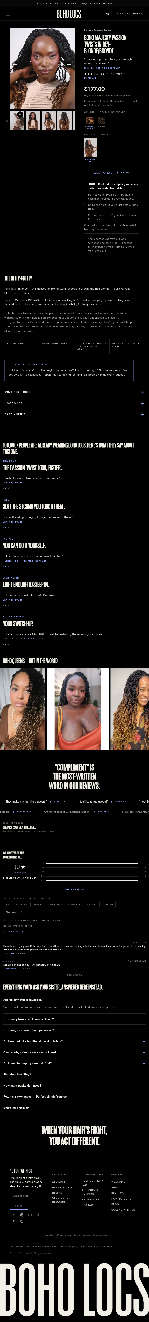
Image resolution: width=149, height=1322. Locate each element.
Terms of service (82, 1235)
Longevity (74, 904)
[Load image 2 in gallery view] (33, 120)
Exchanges (90, 1199)
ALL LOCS (59, 1182)
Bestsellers (62, 1187)
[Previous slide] (15, 64)
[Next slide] (69, 64)
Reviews (117, 1193)
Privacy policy (64, 1235)
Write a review (74, 889)
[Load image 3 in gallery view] (49, 120)
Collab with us (123, 1209)
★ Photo (108, 904)
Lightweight (55, 904)
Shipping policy (100, 1235)
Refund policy (48, 1235)
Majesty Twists (102, 30)
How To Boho (121, 1198)
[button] (8, 14)
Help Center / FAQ (92, 1183)
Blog (115, 1204)
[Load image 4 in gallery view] (64, 120)
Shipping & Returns (90, 1191)
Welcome (118, 1182)
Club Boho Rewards (60, 1199)
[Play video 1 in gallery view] (17, 120)
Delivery (92, 904)
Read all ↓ (91, 78)
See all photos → (14, 931)
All (8, 904)
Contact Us (91, 1205)
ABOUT (116, 1187)
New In (57, 1193)
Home (87, 30)
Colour (37, 904)
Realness (21, 904)
